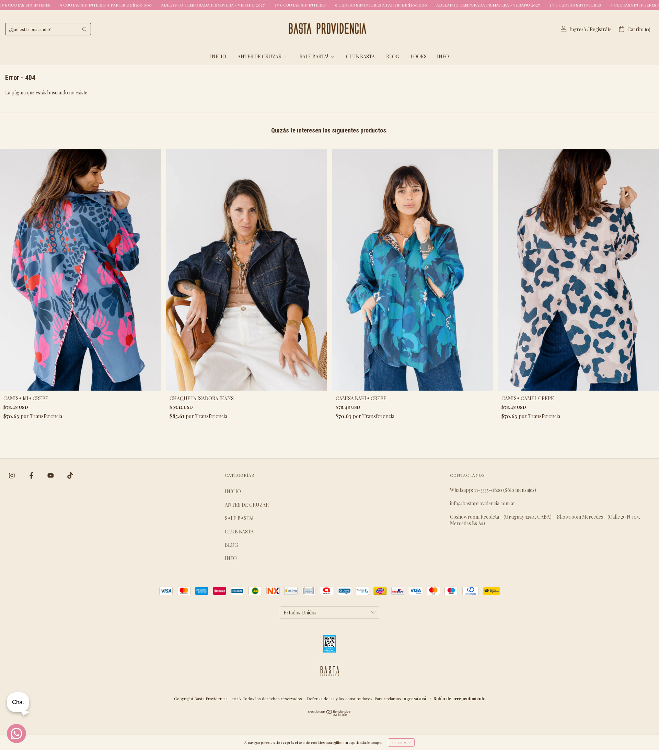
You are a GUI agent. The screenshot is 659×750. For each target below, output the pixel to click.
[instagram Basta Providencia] (12, 475)
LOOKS (419, 56)
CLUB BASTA (360, 56)
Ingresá (577, 29)
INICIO (218, 56)
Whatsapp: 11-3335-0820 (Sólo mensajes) (493, 490)
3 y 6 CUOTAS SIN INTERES (237, 5)
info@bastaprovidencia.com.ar (483, 503)
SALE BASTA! (314, 56)
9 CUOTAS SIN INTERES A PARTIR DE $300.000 (318, 5)
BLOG (392, 56)
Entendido (401, 742)
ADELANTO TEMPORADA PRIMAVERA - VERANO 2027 (150, 5)
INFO (443, 56)
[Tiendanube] (329, 714)
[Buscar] (84, 29)
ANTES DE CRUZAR (260, 56)
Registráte (601, 29)
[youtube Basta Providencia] (51, 475)
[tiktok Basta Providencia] (70, 475)
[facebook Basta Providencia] (32, 475)
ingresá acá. (414, 698)
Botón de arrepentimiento (459, 698)
